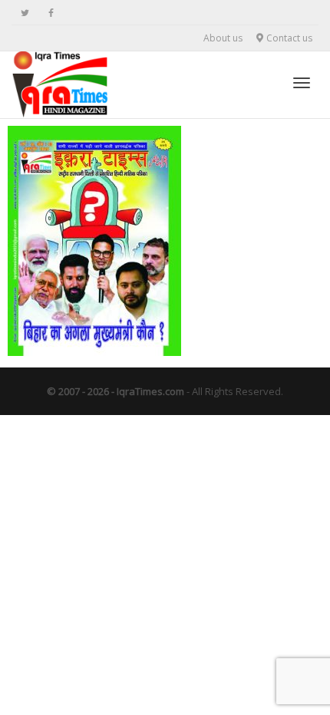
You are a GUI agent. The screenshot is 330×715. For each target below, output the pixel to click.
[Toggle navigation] (301, 83)
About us (223, 37)
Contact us (288, 37)
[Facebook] (51, 12)
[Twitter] (25, 12)
